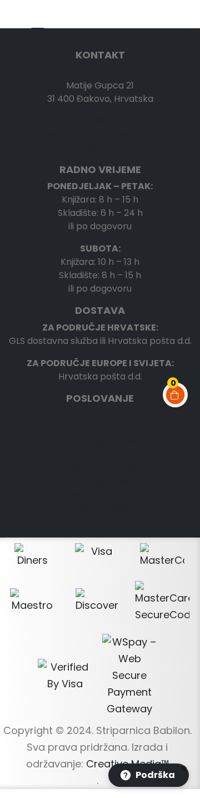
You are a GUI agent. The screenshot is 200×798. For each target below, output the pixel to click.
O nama (100, 414)
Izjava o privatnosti (100, 428)
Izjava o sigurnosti (100, 441)
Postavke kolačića (100, 521)
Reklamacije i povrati (100, 495)
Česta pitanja (100, 508)
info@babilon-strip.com (100, 134)
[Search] (178, 11)
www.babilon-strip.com (100, 147)
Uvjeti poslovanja (100, 468)
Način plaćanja (100, 481)
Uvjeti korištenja (100, 455)
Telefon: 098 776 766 (100, 121)
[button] (148, 775)
